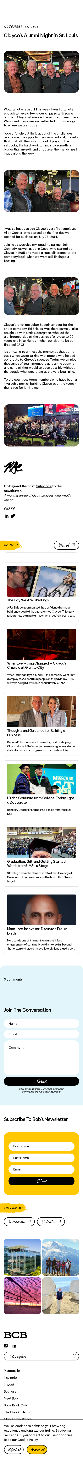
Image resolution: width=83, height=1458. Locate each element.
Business (10, 1391)
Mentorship (12, 1371)
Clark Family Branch (18, 1419)
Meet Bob (11, 1398)
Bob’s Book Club (15, 1405)
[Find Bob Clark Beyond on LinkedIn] (14, 1345)
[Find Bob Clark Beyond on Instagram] (6, 1345)
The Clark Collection (18, 1412)
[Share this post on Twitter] (12, 516)
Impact (9, 1384)
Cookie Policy (28, 1440)
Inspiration (11, 1377)
